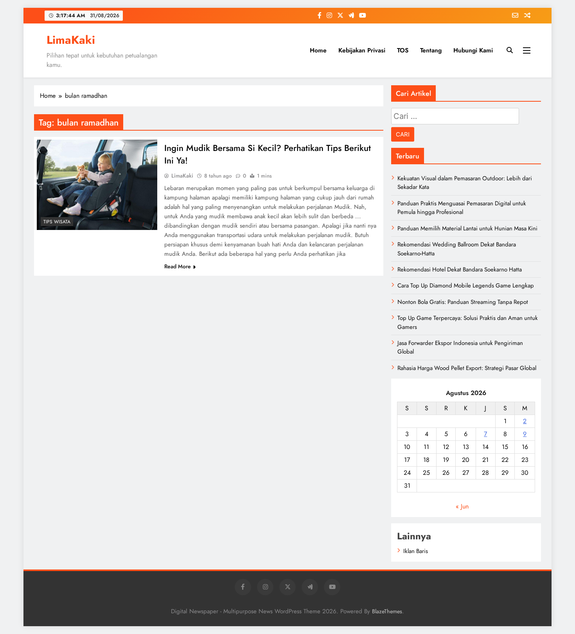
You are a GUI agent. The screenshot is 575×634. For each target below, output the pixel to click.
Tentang (431, 50)
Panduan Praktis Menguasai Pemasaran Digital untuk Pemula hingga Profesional (461, 207)
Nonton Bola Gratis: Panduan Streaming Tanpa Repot (462, 302)
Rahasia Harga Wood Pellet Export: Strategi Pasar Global (466, 368)
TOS (402, 50)
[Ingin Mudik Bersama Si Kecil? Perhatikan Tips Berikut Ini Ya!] (97, 185)
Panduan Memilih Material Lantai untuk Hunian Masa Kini (467, 228)
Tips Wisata (56, 221)
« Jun (462, 506)
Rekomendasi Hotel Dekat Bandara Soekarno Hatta (459, 269)
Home (318, 50)
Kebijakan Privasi (361, 50)
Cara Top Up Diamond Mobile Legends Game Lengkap (465, 285)
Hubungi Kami (473, 50)
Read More (177, 266)
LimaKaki (71, 40)
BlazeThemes (387, 611)
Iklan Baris (415, 551)
